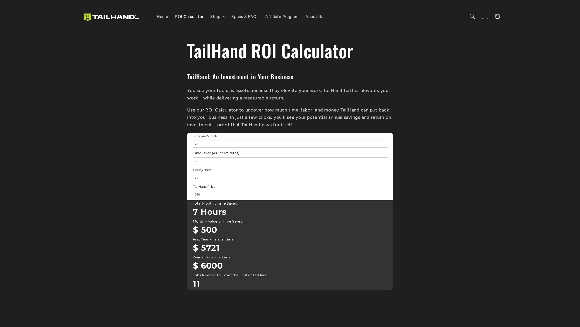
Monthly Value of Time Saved (218, 221)
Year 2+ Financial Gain (211, 257)
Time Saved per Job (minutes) (216, 153)
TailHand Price (204, 186)
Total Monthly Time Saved (215, 203)
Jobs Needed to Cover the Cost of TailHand (230, 275)
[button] (217, 16)
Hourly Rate (202, 170)
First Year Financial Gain (213, 239)
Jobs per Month (205, 136)
